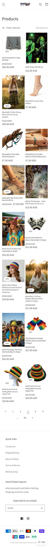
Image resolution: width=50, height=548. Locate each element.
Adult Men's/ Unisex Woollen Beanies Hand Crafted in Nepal (34, 298)
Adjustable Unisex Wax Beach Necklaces (10, 155)
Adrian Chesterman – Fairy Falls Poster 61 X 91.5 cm (35, 202)
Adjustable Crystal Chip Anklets (34, 102)
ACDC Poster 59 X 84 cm (34, 67)
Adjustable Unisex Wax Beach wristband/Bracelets (35, 155)
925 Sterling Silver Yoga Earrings (11, 59)
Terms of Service (13, 465)
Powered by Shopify (34, 542)
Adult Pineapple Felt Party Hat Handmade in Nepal (12, 351)
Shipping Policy (12, 452)
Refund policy (12, 471)
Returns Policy (12, 459)
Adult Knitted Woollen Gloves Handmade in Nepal (35, 238)
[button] (3, 4)
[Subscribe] (41, 508)
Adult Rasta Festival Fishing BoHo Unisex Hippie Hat (10, 391)
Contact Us (10, 446)
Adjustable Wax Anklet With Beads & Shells (12, 199)
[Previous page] (5, 411)
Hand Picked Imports (21, 542)
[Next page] (32, 418)
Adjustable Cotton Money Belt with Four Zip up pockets (11, 114)
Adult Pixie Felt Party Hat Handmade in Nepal (11, 250)
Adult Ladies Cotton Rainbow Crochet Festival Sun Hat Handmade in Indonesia (12, 288)
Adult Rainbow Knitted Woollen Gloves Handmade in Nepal (35, 340)
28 (25, 417)
